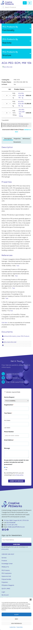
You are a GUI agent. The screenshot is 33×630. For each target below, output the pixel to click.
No (6, 469)
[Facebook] (7, 529)
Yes (7, 467)
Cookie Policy (13, 627)
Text (17, 266)
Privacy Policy (19, 627)
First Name (7, 420)
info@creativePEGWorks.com (16, 527)
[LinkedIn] (3, 529)
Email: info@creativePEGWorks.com (17, 382)
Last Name (7, 427)
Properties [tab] (17, 138)
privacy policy (19, 475)
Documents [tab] (17, 142)
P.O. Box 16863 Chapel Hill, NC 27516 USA (16, 520)
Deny (16, 619)
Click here (4, 322)
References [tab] (26, 138)
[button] (30, 599)
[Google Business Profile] (5, 529)
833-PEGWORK (11, 522)
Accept (16, 614)
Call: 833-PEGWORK (12, 374)
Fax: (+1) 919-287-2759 (13, 378)
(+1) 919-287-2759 (11, 525)
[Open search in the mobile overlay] (16, 7)
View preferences (16, 623)
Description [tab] (8, 138)
